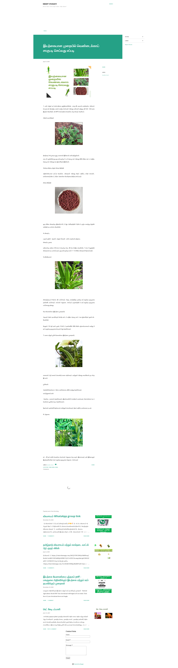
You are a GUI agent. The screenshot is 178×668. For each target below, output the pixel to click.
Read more (86, 536)
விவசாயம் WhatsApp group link (62, 516)
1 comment (50, 600)
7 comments (50, 536)
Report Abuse (128, 44)
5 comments (50, 568)
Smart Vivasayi (50, 4)
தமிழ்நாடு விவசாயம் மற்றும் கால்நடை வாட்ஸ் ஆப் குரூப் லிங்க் (66, 546)
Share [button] (103, 67)
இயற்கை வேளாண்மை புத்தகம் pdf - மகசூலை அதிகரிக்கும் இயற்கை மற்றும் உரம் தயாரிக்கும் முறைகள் (66, 580)
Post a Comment (51, 629)
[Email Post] (56, 465)
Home (45, 30)
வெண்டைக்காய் (105, 75)
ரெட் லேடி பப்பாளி (51, 609)
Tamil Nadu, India (53, 467)
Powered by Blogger (79, 664)
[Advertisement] (78, 18)
